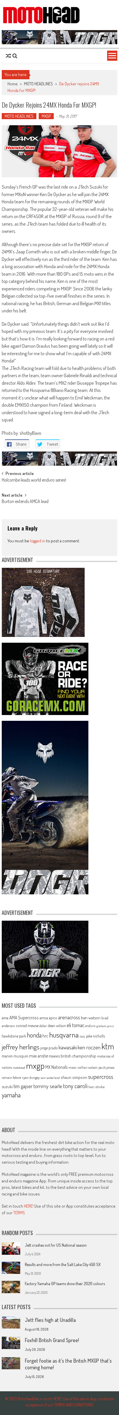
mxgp (35, 1065)
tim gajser (23, 1086)
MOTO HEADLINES (38, 83)
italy (82, 1036)
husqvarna (64, 1034)
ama (5, 1017)
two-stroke (96, 1086)
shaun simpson (74, 1077)
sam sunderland (50, 1078)
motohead (19, 1068)
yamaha (11, 1095)
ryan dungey (31, 1077)
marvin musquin (15, 1055)
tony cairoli (75, 1086)
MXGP (46, 116)
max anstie (38, 1056)
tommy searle (48, 1086)
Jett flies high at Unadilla (50, 1320)
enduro (90, 1025)
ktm (107, 1046)
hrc (45, 1036)
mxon (72, 1067)
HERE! (29, 1206)
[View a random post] (8, 56)
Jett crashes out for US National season (56, 1245)
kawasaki (68, 1047)
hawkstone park (14, 1035)
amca (44, 1017)
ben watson (91, 1017)
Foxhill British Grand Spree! (52, 1340)
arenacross (69, 1017)
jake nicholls (95, 1035)
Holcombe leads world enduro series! (34, 480)
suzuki (7, 1086)
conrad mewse (27, 1025)
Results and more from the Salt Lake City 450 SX (63, 1264)
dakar (43, 1026)
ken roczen (89, 1047)
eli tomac (75, 1025)
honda (34, 1035)
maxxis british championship (72, 1055)
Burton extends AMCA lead (25, 502)
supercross (100, 1076)
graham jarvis (105, 1026)
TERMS (19, 1212)
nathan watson (87, 1067)
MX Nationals (56, 1067)
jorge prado (49, 1047)
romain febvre (11, 1077)
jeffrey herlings (20, 1046)
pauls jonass (106, 1067)
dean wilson (57, 1025)
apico (53, 1017)
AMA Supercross (24, 1017)
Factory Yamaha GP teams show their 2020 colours (65, 1283)
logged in (37, 540)
